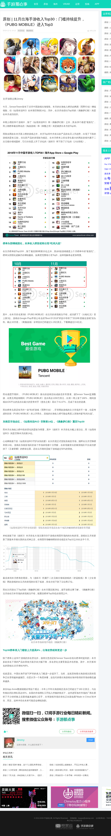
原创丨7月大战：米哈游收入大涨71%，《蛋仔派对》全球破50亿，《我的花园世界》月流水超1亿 (23, 775)
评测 (106, 193)
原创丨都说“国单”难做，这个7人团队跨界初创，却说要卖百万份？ (23, 765)
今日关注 (21, 31)
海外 (55, 4)
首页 (36, 4)
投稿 (87, 4)
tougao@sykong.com (86, 818)
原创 (46, 4)
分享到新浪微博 (86, 731)
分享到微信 (66, 731)
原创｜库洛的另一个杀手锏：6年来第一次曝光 (69, 775)
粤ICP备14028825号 (74, 821)
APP (97, 4)
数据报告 (30, 31)
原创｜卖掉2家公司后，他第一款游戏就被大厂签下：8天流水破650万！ (70, 770)
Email (91, 740)
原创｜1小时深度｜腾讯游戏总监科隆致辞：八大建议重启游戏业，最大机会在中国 (23, 770)
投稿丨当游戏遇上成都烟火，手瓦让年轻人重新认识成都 (70, 765)
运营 (77, 4)
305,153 (93, 31)
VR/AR (66, 4)
